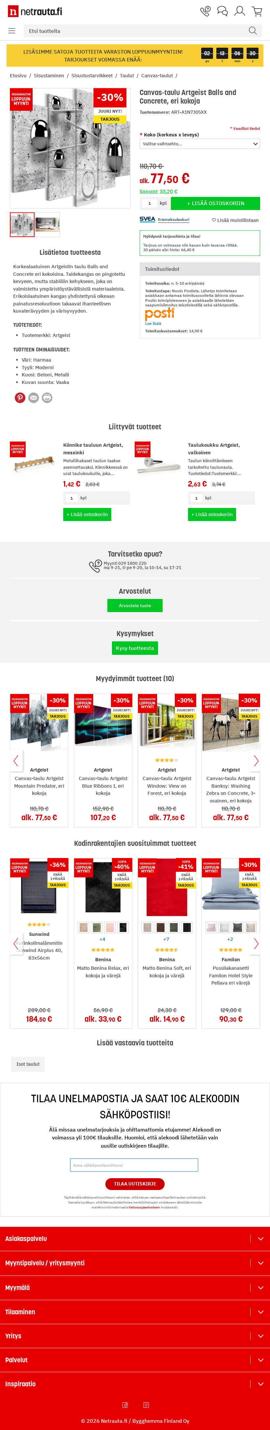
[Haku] (253, 30)
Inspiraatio (20, 1384)
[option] (83, 927)
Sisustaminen (50, 75)
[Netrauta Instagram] (147, 1405)
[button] (12, 31)
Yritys (13, 1336)
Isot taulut (28, 1064)
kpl (83, 498)
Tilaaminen (20, 1312)
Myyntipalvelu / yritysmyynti (45, 1263)
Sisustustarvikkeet (92, 75)
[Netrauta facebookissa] (125, 1405)
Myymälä (17, 1287)
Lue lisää (153, 323)
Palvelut (16, 1360)
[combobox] (143, 30)
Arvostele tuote (135, 605)
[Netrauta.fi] (35, 11)
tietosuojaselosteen (144, 1207)
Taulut (127, 75)
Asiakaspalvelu (26, 1238)
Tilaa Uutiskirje (135, 1184)
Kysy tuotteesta (135, 648)
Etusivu (19, 75)
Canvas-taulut (157, 75)
